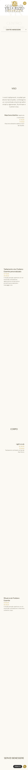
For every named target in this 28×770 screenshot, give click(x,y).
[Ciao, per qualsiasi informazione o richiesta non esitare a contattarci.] (24, 766)
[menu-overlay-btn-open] (24, 3)
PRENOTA (18, 766)
